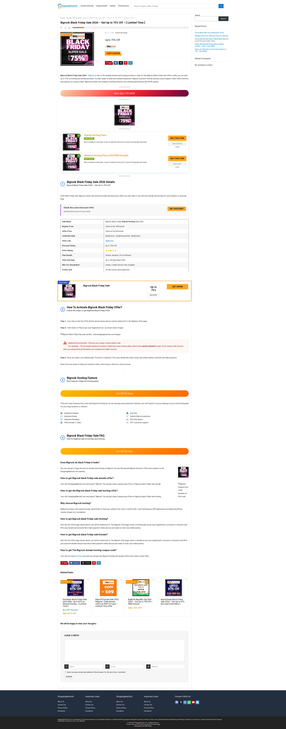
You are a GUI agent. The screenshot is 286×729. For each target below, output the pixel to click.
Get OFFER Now (124, 393)
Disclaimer (61, 711)
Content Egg (156, 724)
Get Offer (177, 286)
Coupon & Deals (101, 6)
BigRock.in (109, 241)
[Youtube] (193, 702)
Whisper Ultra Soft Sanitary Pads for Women (211, 36)
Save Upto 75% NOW (124, 93)
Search (197, 15)
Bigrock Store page (78, 556)
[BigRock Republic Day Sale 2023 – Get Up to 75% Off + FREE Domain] (141, 587)
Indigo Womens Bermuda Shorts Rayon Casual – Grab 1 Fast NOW (209, 45)
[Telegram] (197, 702)
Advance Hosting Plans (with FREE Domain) (106, 155)
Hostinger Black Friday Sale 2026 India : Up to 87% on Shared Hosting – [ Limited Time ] (75, 602)
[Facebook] (177, 702)
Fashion (113, 6)
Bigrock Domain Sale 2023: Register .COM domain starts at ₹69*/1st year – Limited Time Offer (107, 602)
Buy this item (177, 138)
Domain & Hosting (87, 6)
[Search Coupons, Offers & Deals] (221, 6)
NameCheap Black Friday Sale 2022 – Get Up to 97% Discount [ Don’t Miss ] (172, 601)
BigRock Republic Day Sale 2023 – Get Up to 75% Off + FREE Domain (140, 601)
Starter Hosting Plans (95, 135)
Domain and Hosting (74, 18)
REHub (149, 724)
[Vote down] (65, 27)
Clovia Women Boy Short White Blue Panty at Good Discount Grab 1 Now (211, 40)
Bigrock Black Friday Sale (96, 285)
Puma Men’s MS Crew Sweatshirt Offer (209, 33)
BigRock (91, 75)
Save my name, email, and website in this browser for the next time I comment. (96, 672)
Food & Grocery (123, 6)
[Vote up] (69, 27)
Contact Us (62, 705)
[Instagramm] (185, 702)
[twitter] (181, 702)
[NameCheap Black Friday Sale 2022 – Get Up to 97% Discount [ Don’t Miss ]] (173, 587)
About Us (61, 701)
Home (62, 18)
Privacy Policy (62, 708)
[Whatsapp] (189, 702)
